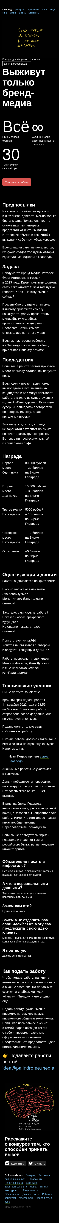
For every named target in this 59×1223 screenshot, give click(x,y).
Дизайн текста (30, 1194)
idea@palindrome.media (28, 1067)
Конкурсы (33, 12)
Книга (45, 9)
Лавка (13, 12)
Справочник (33, 9)
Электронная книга (16, 1186)
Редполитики (30, 1190)
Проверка (19, 9)
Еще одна (31, 1182)
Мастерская (26, 1198)
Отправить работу (17, 182)
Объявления (12, 1194)
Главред (30, 1175)
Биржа (22, 12)
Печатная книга (14, 1182)
